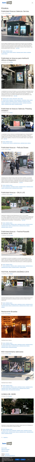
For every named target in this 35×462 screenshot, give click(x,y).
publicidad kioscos (8, 102)
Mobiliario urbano (6, 98)
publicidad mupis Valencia (9, 104)
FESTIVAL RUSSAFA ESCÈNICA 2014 (15, 272)
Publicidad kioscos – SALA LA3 (13, 192)
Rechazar (23, 459)
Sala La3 (10, 227)
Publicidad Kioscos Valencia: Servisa (15, 11)
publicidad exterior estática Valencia (9, 52)
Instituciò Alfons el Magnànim (8, 100)
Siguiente (6, 437)
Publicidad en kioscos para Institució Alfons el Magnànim (15, 59)
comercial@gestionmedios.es (9, 455)
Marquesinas (15, 98)
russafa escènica (23, 267)
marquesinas (24, 100)
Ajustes (28, 459)
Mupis (22, 98)
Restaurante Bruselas (9, 312)
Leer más (17, 48)
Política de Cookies (4, 451)
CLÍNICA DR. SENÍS (8, 394)
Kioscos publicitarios (17, 100)
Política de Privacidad (5, 449)
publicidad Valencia (18, 104)
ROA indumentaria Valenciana (14, 389)
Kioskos (10, 98)
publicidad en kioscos (13, 101)
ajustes (3, 461)
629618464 (7, 454)
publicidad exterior (22, 186)
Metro (19, 98)
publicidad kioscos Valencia (17, 102)
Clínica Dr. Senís (5, 430)
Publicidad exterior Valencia (21, 52)
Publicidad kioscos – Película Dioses (14, 147)
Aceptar (17, 459)
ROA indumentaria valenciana (12, 352)
